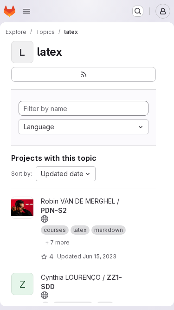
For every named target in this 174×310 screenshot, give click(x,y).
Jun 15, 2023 (99, 256)
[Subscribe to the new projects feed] (83, 74)
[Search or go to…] (137, 11)
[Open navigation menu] (26, 11)
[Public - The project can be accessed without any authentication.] (44, 219)
